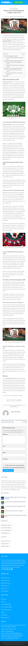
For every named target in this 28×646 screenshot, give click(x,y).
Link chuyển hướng (5, 528)
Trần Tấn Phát (21, 16)
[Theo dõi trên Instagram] (5, 569)
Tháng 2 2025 (4, 546)
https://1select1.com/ (11, 629)
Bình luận (5, 434)
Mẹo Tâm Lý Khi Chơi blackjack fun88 (13, 68)
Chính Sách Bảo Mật (6, 604)
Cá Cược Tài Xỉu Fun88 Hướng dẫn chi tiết (15, 506)
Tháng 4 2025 (4, 541)
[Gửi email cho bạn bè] (15, 400)
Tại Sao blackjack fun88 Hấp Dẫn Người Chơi (15, 58)
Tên (4, 446)
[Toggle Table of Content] (22, 54)
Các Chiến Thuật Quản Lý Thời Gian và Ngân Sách (15, 73)
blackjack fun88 (7, 41)
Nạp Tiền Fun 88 (5, 580)
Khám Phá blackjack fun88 (10, 56)
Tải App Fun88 (4, 591)
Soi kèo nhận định (14, 8)
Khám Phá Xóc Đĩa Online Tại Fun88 (14, 511)
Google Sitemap (5, 617)
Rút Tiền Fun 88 (5, 586)
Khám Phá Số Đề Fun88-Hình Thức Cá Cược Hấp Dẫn (15, 498)
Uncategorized (4, 533)
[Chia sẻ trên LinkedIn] (20, 400)
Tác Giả (3, 612)
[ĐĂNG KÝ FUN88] (7, 2)
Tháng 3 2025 (4, 543)
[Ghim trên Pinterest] (18, 400)
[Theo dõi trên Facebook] (2, 569)
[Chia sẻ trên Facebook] (10, 400)
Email (4, 452)
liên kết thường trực (14, 406)
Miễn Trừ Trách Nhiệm (6, 607)
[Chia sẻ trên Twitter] (13, 400)
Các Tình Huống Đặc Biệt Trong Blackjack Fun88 (15, 66)
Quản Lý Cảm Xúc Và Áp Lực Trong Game (14, 70)
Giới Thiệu (3, 599)
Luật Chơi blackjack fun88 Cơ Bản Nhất (13, 60)
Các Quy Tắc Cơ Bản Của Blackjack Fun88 (14, 63)
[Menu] (26, 2)
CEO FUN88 (4, 615)
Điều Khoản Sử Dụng (6, 609)
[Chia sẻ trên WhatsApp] (8, 400)
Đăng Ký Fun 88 (5, 578)
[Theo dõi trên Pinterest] (12, 569)
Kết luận (6, 76)
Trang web (5, 459)
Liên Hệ (3, 602)
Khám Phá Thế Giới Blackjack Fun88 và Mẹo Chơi (15, 516)
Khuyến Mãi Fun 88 (5, 583)
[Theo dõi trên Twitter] (7, 569)
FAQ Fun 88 (4, 588)
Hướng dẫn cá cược (5, 525)
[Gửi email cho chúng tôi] (9, 569)
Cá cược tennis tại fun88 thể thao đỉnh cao (15, 502)
